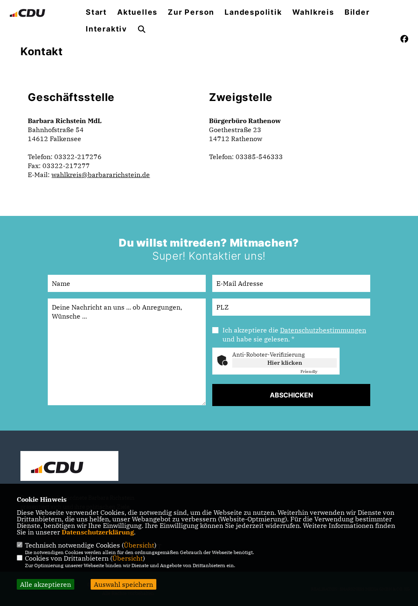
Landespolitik (253, 12)
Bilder (357, 12)
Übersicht (139, 545)
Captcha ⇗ (318, 371)
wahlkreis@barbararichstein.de (100, 175)
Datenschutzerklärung (98, 532)
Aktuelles (137, 12)
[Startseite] (69, 467)
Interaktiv (106, 29)
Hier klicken (284, 362)
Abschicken (291, 395)
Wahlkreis (313, 12)
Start (96, 12)
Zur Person (191, 12)
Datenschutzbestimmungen (323, 330)
